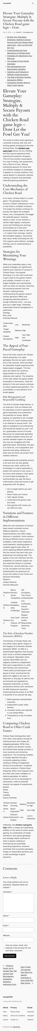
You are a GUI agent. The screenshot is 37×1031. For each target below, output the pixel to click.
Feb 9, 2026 (7, 32)
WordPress (16, 1027)
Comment (7, 892)
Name (6, 916)
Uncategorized (28, 32)
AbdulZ (18, 32)
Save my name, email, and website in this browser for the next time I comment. (18, 948)
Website (6, 935)
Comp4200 (7, 3)
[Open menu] (33, 3)
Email (6, 925)
